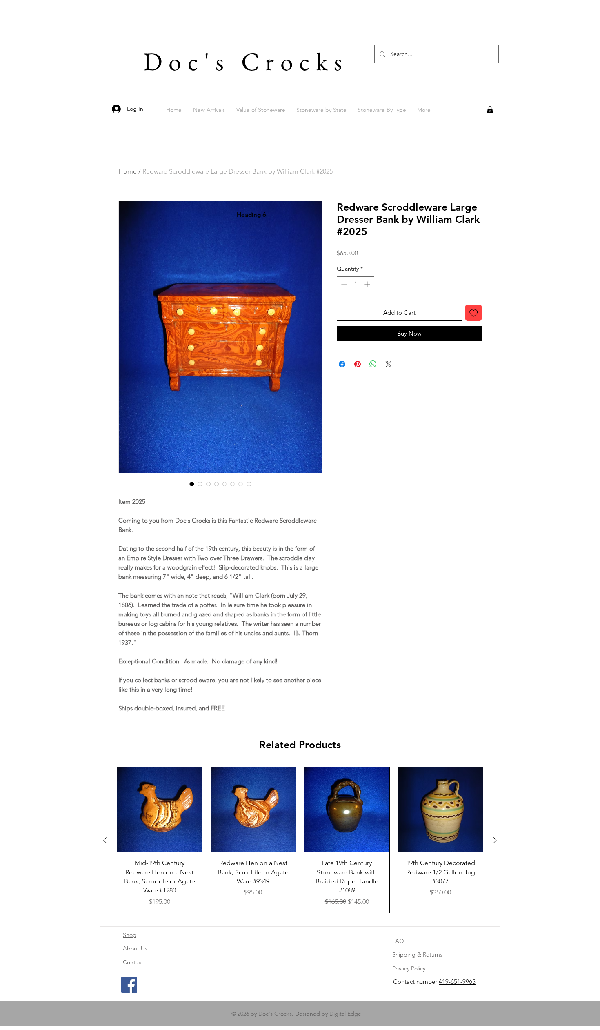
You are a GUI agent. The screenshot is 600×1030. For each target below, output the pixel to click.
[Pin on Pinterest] (357, 377)
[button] (490, 109)
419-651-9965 (457, 982)
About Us (135, 948)
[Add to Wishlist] (473, 326)
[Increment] (368, 297)
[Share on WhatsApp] (373, 377)
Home (127, 171)
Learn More (463, 265)
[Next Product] (495, 840)
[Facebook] (129, 985)
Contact (133, 962)
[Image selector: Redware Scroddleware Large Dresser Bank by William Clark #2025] (192, 484)
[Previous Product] (105, 840)
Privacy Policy (408, 968)
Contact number (416, 982)
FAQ (398, 941)
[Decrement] (343, 297)
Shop (129, 935)
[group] (300, 840)
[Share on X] (388, 377)
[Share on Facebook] (342, 377)
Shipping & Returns (417, 954)
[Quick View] (159, 809)
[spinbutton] (355, 297)
